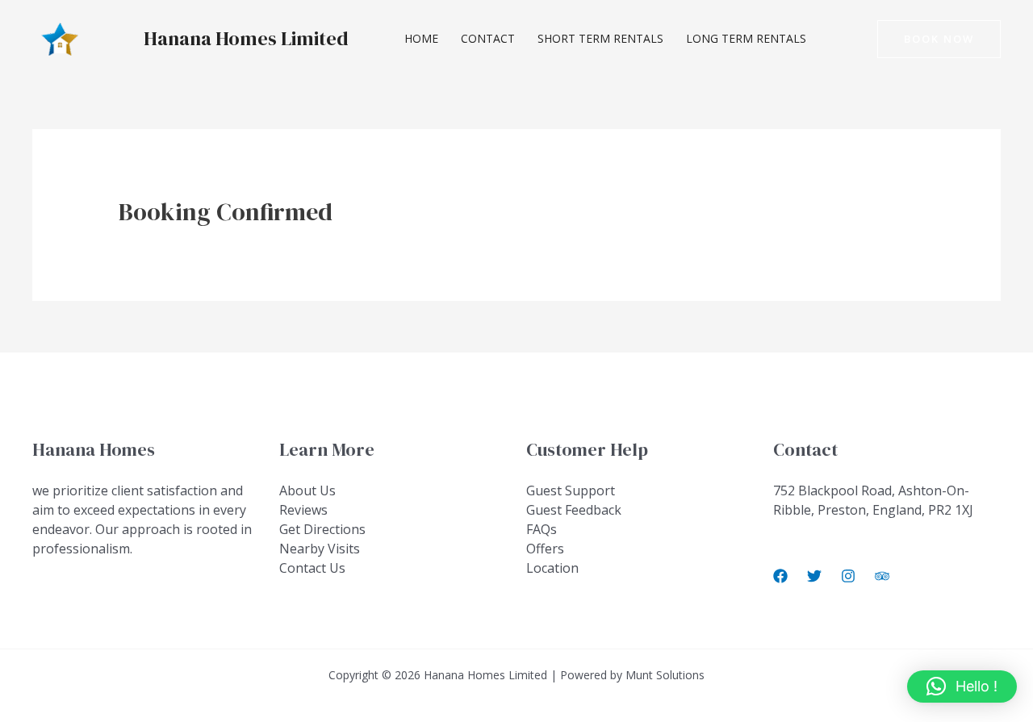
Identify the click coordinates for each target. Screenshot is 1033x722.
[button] (939, 39)
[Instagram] (848, 576)
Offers (545, 548)
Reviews (303, 510)
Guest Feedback (573, 510)
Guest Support (570, 490)
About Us (307, 490)
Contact (488, 38)
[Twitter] (814, 576)
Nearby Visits (319, 548)
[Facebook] (780, 576)
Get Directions (322, 529)
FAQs (541, 529)
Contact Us (312, 568)
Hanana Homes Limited (246, 38)
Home (421, 38)
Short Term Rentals (600, 38)
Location (552, 568)
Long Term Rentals (746, 38)
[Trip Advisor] (882, 576)
